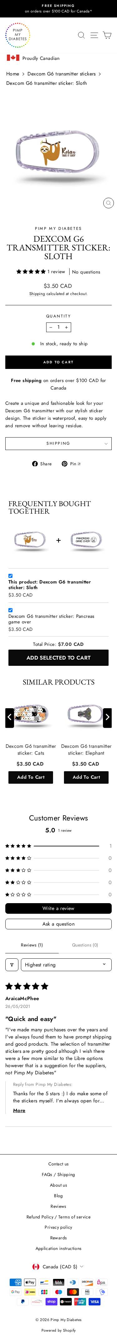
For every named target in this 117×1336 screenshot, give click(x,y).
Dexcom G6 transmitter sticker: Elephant (86, 750)
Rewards (58, 1238)
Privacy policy (58, 1227)
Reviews (58, 1206)
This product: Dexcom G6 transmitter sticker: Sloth (49, 585)
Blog (58, 1196)
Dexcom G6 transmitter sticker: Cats (31, 750)
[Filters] (11, 964)
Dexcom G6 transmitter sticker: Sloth (46, 83)
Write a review (58, 908)
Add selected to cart (59, 657)
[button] (32, 271)
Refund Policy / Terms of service (58, 1217)
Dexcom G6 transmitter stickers (61, 73)
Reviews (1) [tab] (32, 945)
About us (58, 1185)
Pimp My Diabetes (58, 228)
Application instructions (59, 1248)
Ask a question (58, 923)
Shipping (37, 294)
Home (12, 73)
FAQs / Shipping (58, 1174)
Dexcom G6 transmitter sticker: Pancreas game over (51, 619)
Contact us (58, 1164)
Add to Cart (30, 777)
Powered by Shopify (58, 1330)
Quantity (58, 316)
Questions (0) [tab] (85, 945)
